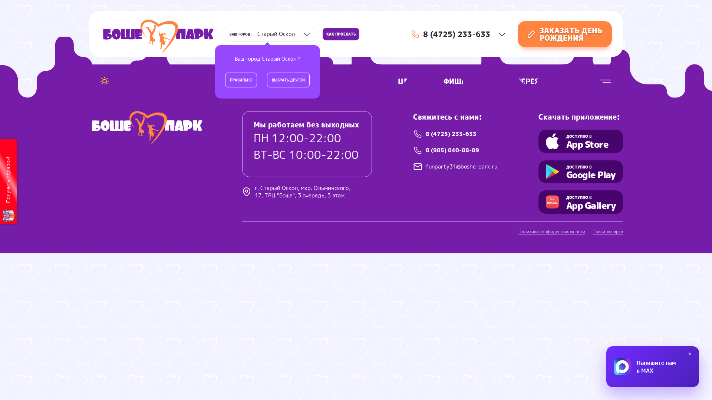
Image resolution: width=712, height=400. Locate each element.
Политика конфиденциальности (551, 232)
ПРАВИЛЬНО (241, 80)
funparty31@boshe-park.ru (461, 166)
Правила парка (608, 232)
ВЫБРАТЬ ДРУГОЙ (288, 80)
